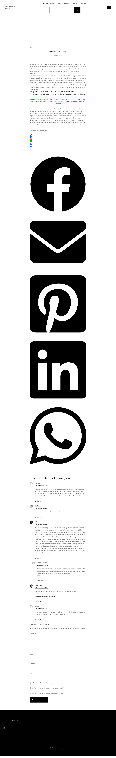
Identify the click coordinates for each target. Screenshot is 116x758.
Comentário (34, 633)
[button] (58, 212)
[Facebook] (58, 135)
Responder (38, 501)
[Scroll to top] (1, 757)
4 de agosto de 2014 (41, 608)
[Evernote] (58, 143)
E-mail (32, 664)
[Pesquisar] (77, 10)
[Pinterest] (58, 138)
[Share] (58, 145)
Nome (32, 654)
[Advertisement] (58, 28)
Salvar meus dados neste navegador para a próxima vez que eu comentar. (55, 683)
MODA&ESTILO (33, 47)
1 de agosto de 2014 (41, 485)
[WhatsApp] (58, 140)
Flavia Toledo (39, 585)
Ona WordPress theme (62, 747)
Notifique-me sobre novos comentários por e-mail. (47, 688)
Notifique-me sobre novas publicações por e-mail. (47, 693)
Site (31, 673)
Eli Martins (38, 506)
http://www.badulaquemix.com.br (45, 596)
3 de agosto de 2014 (43, 565)
